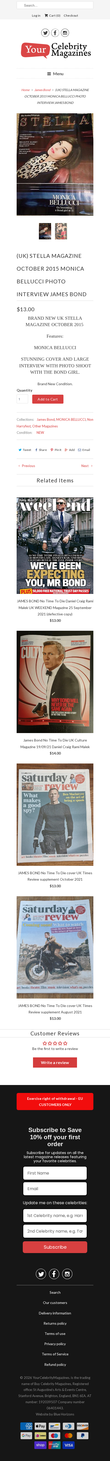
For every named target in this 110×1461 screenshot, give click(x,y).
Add (72, 450)
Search (55, 1292)
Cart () (55, 15)
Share (43, 450)
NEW (40, 432)
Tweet (27, 450)
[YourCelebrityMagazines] (55, 52)
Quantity (24, 390)
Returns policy (55, 1323)
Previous (28, 466)
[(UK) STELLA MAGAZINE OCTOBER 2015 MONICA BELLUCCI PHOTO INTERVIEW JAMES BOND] (55, 164)
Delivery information (55, 1313)
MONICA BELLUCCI (71, 419)
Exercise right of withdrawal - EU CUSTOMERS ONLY (55, 1101)
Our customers (55, 1302)
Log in (36, 15)
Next (85, 466)
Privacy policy (55, 1344)
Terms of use (55, 1333)
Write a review (55, 1062)
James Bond (46, 419)
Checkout (71, 15)
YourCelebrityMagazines (51, 1378)
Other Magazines (45, 426)
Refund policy (55, 1364)
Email (86, 450)
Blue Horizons (64, 1414)
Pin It (58, 450)
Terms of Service (55, 1354)
